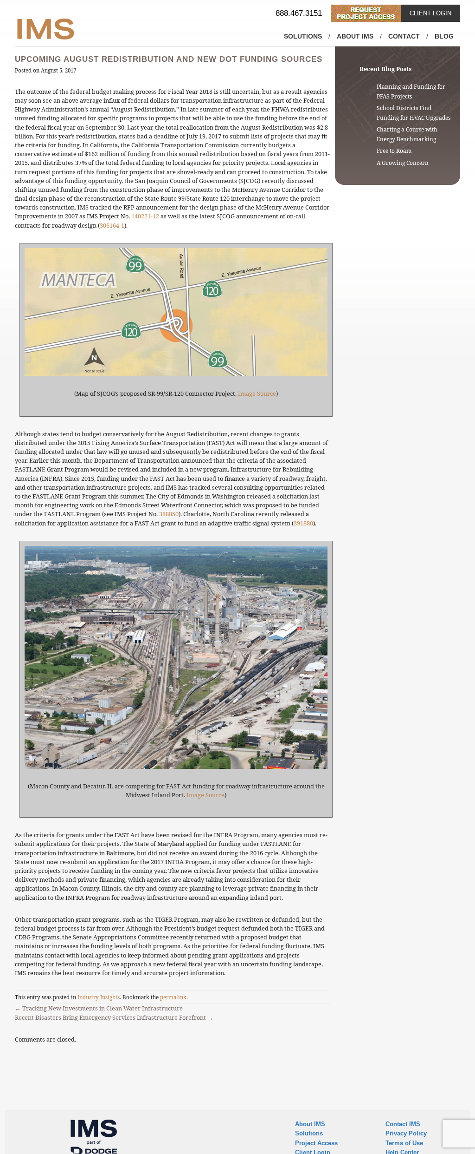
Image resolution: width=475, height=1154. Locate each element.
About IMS (355, 36)
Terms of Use (404, 1143)
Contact (404, 36)
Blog (444, 36)
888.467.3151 (299, 13)
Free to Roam (394, 151)
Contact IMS (402, 1124)
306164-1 (112, 225)
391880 (303, 523)
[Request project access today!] (366, 13)
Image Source (257, 393)
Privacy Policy (406, 1133)
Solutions (303, 36)
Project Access (316, 1143)
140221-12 (145, 216)
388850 (169, 514)
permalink (173, 997)
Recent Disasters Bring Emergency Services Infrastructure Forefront (114, 1017)
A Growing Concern (403, 163)
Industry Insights (98, 997)
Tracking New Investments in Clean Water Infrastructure (99, 1008)
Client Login (430, 13)
